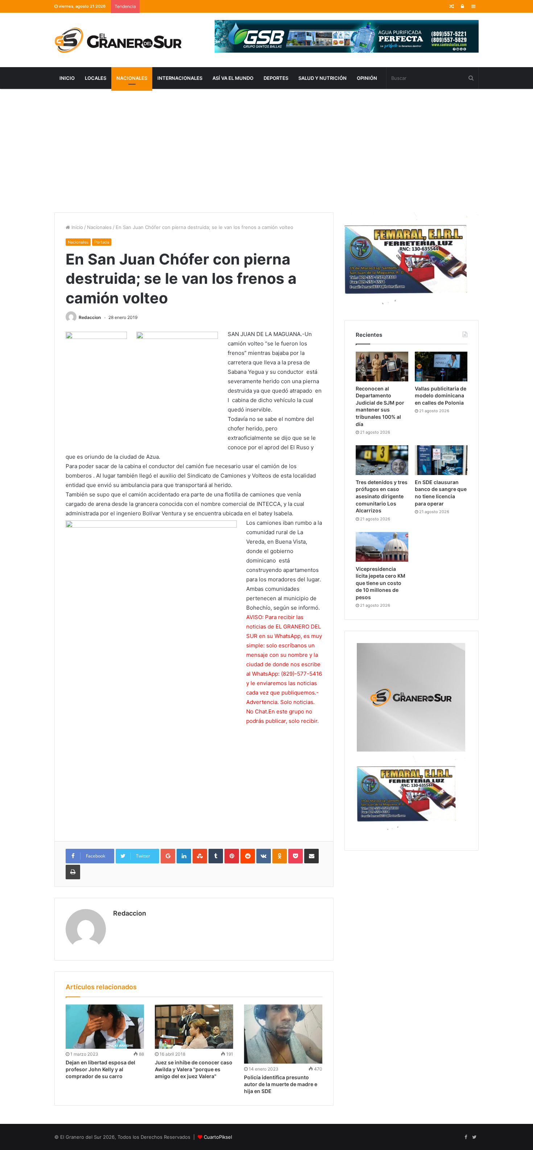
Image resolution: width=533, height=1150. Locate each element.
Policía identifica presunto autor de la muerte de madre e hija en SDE (280, 1084)
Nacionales (131, 78)
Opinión (367, 78)
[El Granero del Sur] (117, 40)
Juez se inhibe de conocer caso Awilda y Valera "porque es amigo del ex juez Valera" (193, 1069)
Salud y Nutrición (322, 78)
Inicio (67, 78)
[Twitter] (474, 1137)
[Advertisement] (266, 150)
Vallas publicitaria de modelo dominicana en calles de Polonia (440, 395)
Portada (101, 242)
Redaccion (90, 317)
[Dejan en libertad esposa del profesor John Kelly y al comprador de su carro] (105, 1026)
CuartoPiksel (218, 1137)
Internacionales (179, 78)
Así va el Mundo (232, 78)
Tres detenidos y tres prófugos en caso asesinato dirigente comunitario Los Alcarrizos (382, 496)
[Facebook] (465, 1137)
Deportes (276, 78)
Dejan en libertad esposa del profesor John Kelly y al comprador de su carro (100, 1069)
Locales (95, 78)
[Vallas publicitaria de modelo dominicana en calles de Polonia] (441, 366)
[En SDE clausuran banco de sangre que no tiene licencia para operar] (441, 460)
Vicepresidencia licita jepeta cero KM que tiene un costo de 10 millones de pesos (380, 583)
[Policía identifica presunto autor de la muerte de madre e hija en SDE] (283, 1034)
